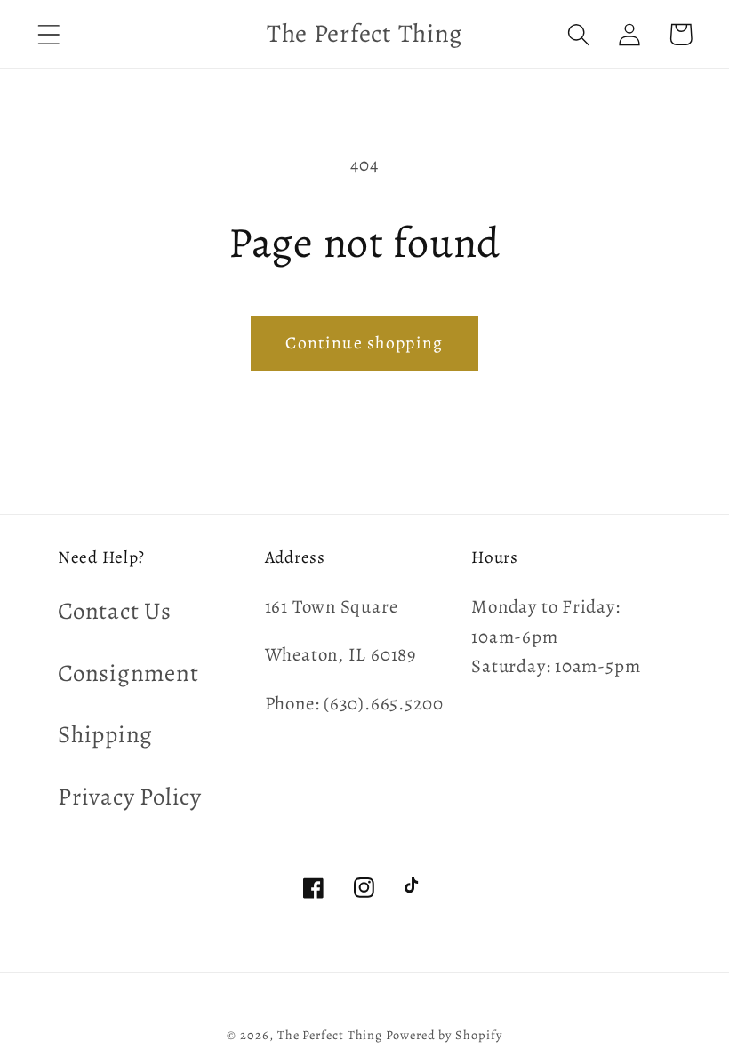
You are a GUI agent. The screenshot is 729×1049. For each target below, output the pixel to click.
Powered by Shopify (443, 1035)
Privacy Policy (130, 797)
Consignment (128, 673)
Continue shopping (364, 343)
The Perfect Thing (329, 1035)
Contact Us (115, 611)
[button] (48, 34)
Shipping (105, 734)
